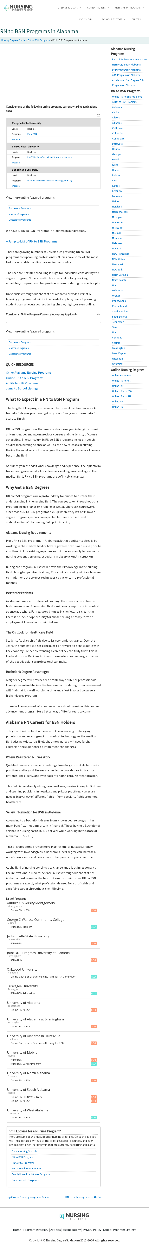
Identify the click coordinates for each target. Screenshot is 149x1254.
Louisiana (117, 196)
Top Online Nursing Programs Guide (27, 1197)
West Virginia (119, 353)
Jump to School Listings (22, 388)
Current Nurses (96, 7)
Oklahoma (117, 290)
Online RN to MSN (121, 380)
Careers (136, 19)
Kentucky (117, 191)
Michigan (117, 217)
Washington (118, 348)
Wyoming (117, 364)
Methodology (72, 1230)
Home (17, 1230)
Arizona (116, 117)
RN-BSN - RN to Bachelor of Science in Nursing (49, 157)
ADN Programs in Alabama (126, 75)
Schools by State (112, 19)
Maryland (117, 206)
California (117, 128)
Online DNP (118, 407)
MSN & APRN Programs (128, 7)
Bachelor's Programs (20, 208)
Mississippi (117, 227)
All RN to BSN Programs (22, 383)
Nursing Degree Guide (13, 40)
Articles (55, 1230)
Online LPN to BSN (122, 391)
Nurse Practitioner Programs (27, 1168)
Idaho (115, 164)
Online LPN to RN (121, 396)
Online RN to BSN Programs (24, 378)
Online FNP (118, 386)
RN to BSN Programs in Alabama (129, 59)
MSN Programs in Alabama (126, 64)
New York (117, 269)
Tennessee (118, 322)
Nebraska (117, 243)
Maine (115, 201)
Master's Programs (19, 214)
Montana (117, 238)
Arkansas (116, 123)
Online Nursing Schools (24, 1151)
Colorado (117, 133)
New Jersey (118, 259)
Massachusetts (119, 211)
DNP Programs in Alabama (126, 69)
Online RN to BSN (121, 375)
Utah (114, 332)
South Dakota (119, 316)
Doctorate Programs (20, 219)
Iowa (115, 180)
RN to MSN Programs (23, 1163)
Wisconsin (117, 358)
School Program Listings (119, 1230)
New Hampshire (121, 253)
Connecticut (118, 138)
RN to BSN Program (22, 1157)
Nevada (116, 248)
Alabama (117, 107)
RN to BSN (32, 134)
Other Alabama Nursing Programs (28, 372)
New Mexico (119, 264)
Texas (115, 327)
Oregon (116, 295)
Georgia (116, 154)
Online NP (117, 401)
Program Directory (35, 1230)
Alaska (115, 112)
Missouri (116, 233)
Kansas (116, 185)
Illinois (115, 170)
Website (16, 139)
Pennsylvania (119, 301)
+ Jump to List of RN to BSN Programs (31, 241)
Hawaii (116, 159)
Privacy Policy (92, 1230)
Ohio (114, 285)
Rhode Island (119, 306)
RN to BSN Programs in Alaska (83, 1197)
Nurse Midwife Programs (25, 1180)
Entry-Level (86, 19)
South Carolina (120, 311)
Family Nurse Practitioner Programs (31, 1174)
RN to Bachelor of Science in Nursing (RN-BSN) (49, 180)
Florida (116, 149)
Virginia (116, 342)
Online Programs (68, 7)
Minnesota (117, 222)
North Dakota (119, 280)
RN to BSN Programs (39, 40)
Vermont (117, 337)
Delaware (117, 143)
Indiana (116, 175)
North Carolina (120, 274)
